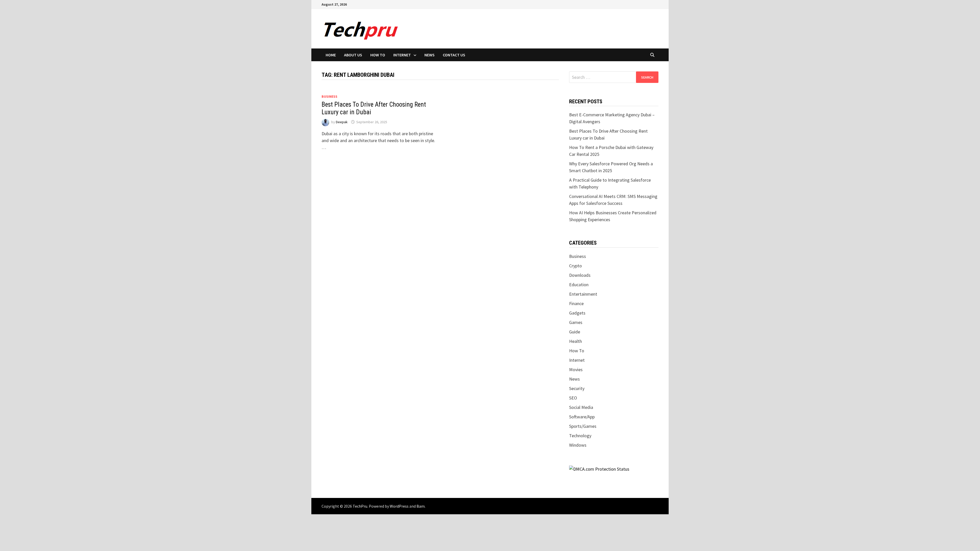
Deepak (342, 122)
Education (579, 284)
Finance (576, 303)
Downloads (580, 275)
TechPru (360, 506)
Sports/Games (582, 426)
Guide (574, 332)
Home (331, 54)
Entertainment (583, 294)
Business (329, 96)
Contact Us (454, 54)
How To (377, 54)
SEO (573, 398)
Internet (402, 54)
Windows (577, 445)
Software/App (582, 417)
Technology (580, 436)
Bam (420, 506)
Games (575, 322)
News (429, 54)
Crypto (575, 266)
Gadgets (577, 313)
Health (575, 341)
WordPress (399, 506)
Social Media (581, 407)
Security (576, 388)
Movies (576, 369)
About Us (353, 54)
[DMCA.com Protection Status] (599, 468)
